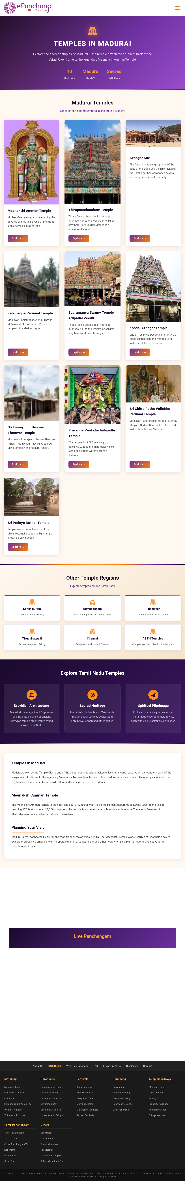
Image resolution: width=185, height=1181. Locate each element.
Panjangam (118, 1087)
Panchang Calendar (123, 1104)
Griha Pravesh (156, 1092)
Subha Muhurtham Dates (53, 1161)
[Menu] (177, 8)
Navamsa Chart (48, 1104)
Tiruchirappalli (32, 638)
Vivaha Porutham (13, 1109)
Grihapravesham (157, 1115)
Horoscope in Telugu (51, 1115)
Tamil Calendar (12, 1138)
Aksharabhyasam (158, 1109)
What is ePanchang (77, 1065)
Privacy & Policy (112, 1065)
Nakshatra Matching (14, 1092)
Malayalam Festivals (87, 1109)
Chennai (92, 638)
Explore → (18, 238)
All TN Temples (153, 638)
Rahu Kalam (10, 1155)
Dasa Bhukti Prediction (52, 1098)
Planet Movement (49, 1144)
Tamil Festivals (84, 1087)
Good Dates (10, 1161)
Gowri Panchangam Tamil (17, 1144)
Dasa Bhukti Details (50, 1109)
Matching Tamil (12, 1087)
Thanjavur (153, 609)
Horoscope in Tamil (50, 1087)
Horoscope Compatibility (17, 1104)
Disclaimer (132, 1065)
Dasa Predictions (49, 1092)
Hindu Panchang (121, 1092)
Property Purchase (159, 1104)
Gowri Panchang (121, 1098)
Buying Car (154, 1098)
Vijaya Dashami (85, 1104)
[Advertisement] (92, 896)
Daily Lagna (46, 1138)
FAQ (96, 1065)
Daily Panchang (121, 1109)
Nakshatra (9, 1149)
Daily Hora (45, 1132)
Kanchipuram (32, 609)
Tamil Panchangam (14, 1132)
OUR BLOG (54, 1065)
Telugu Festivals (85, 1115)
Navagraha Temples (51, 1155)
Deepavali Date (85, 1098)
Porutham (9, 1098)
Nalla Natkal (46, 1149)
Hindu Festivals (85, 1092)
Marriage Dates (157, 1087)
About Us (38, 1065)
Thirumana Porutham (15, 1115)
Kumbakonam (92, 609)
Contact (147, 1065)
